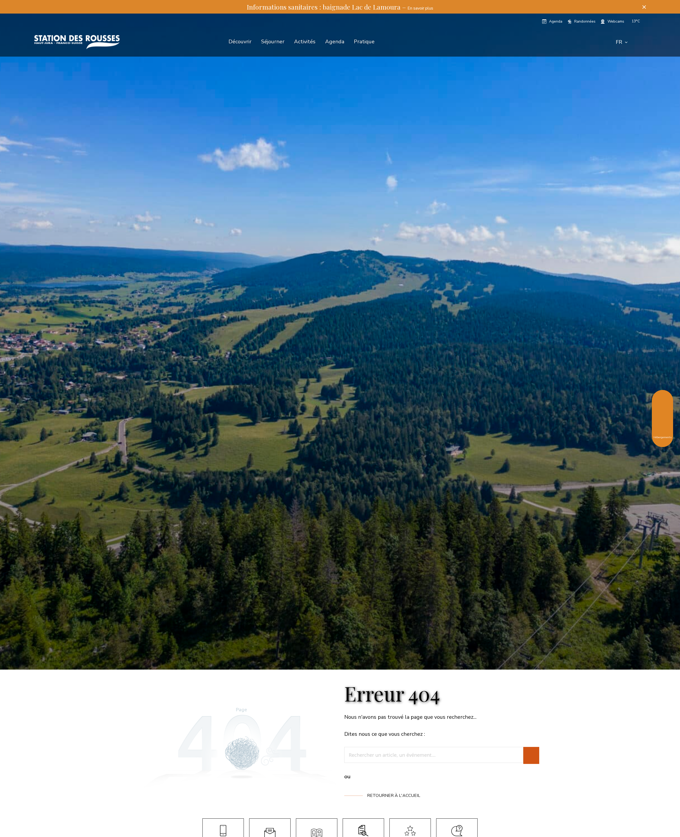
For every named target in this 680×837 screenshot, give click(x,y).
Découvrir (240, 41)
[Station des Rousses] (77, 42)
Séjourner (272, 41)
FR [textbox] (619, 42)
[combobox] (621, 42)
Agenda (334, 41)
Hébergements (662, 437)
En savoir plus (420, 8)
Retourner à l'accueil (393, 795)
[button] (644, 6)
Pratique (364, 41)
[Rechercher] (531, 755)
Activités (305, 41)
